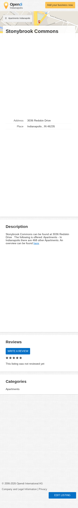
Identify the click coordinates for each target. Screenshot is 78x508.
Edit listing (62, 495)
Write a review (18, 351)
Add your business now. (60, 5)
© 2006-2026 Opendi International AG (22, 483)
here (36, 243)
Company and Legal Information (19, 489)
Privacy (43, 489)
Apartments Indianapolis (19, 18)
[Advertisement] (39, 76)
